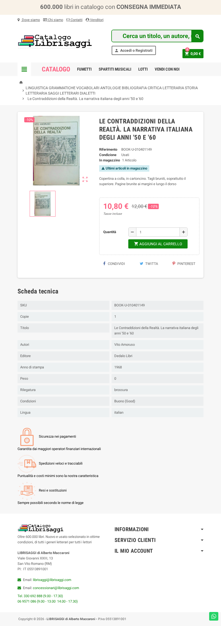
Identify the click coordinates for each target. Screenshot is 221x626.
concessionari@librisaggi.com (56, 588)
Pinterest (186, 264)
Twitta (151, 264)
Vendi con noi (167, 69)
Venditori (96, 20)
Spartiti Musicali (115, 69)
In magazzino (109, 160)
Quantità (109, 232)
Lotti (143, 69)
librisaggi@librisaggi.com (52, 580)
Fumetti (84, 69)
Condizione (107, 155)
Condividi (116, 264)
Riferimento (108, 149)
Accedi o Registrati (133, 50)
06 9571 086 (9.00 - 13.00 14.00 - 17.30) (48, 601)
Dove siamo (30, 20)
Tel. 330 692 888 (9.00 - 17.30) (40, 596)
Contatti (76, 20)
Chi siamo (55, 20)
